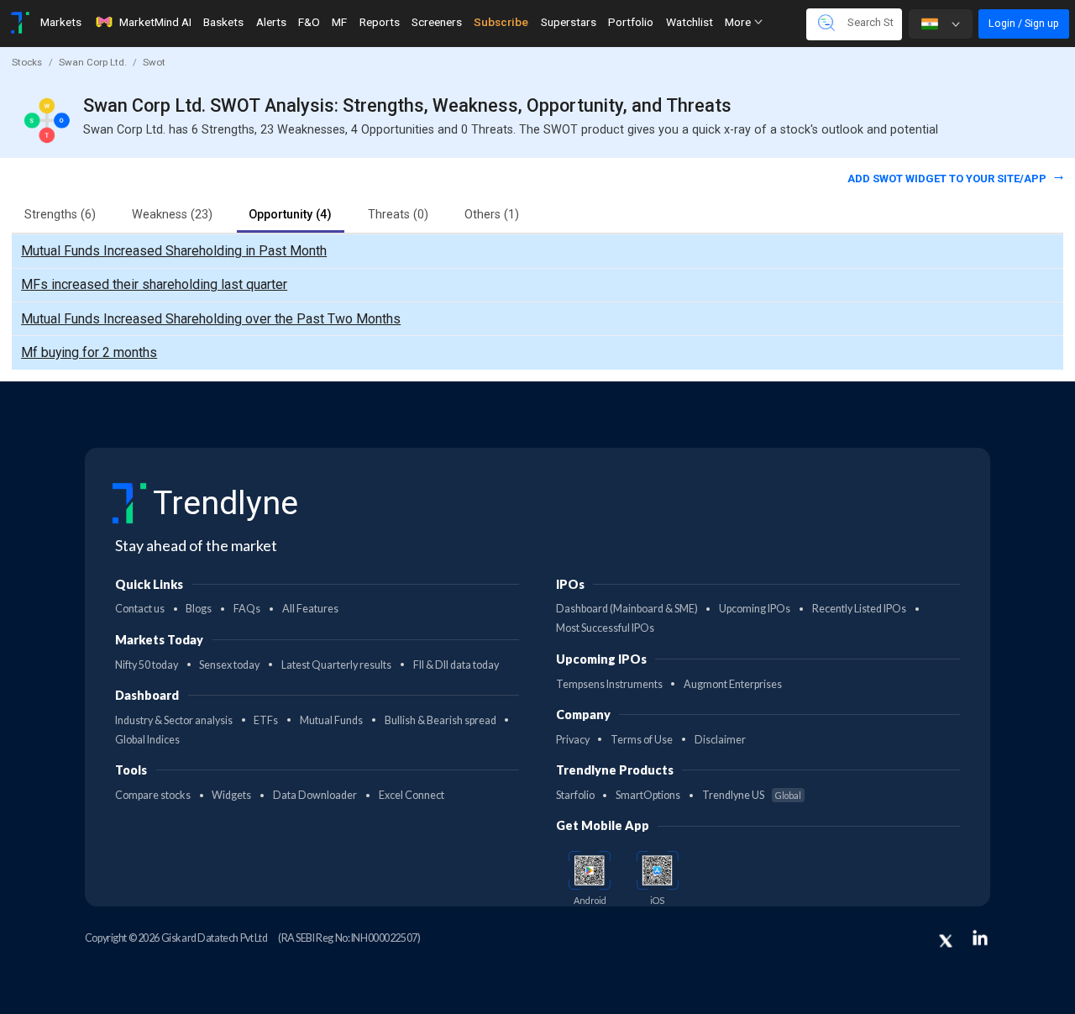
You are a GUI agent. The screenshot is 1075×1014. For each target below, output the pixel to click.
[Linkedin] (980, 937)
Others (491, 215)
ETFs (266, 720)
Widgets (231, 795)
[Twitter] (945, 941)
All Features (310, 608)
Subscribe (501, 22)
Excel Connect (411, 795)
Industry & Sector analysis (174, 720)
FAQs (246, 608)
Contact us (140, 608)
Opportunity (290, 215)
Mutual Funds (331, 720)
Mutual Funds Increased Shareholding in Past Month (174, 251)
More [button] (739, 22)
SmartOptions (648, 795)
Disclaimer (720, 739)
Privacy (573, 739)
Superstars (568, 22)
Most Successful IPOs (605, 628)
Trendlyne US (751, 795)
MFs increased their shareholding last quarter (154, 284)
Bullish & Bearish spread (440, 720)
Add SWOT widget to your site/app (948, 178)
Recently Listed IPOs (859, 608)
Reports (379, 22)
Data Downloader (315, 795)
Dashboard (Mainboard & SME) (627, 608)
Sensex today (229, 665)
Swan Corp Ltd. (93, 62)
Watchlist (689, 22)
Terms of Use (642, 739)
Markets (60, 22)
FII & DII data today (456, 665)
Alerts (271, 22)
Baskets (223, 22)
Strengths (60, 215)
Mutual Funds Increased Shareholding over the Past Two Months (211, 319)
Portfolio (630, 22)
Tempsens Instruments (609, 684)
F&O (309, 22)
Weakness (172, 215)
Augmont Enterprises (733, 684)
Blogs (199, 608)
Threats (398, 215)
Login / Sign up (1023, 23)
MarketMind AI (155, 22)
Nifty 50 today (146, 665)
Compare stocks (153, 795)
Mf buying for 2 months (89, 352)
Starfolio (575, 795)
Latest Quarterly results (336, 665)
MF (339, 22)
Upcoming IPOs (754, 608)
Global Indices (147, 739)
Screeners (437, 22)
